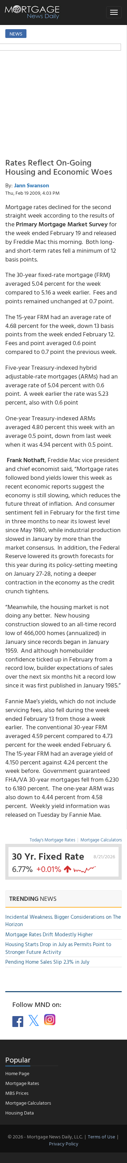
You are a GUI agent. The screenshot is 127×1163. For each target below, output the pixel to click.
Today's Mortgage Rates (52, 839)
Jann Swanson (31, 185)
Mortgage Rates (22, 1083)
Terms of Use (101, 1136)
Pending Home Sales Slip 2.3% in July (47, 962)
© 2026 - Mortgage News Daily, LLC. (45, 1136)
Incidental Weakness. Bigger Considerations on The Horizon (63, 920)
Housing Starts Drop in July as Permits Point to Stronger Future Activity (58, 948)
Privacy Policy (63, 1143)
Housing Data (19, 1112)
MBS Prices (17, 1093)
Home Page (17, 1073)
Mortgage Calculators (101, 839)
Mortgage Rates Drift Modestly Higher (49, 934)
